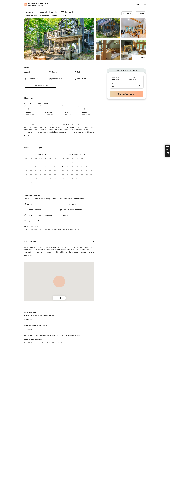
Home (26, 343)
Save (142, 13)
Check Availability (126, 94)
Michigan (49, 343)
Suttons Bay (56, 343)
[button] (91, 162)
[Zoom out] (61, 298)
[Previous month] (26, 154)
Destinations (33, 343)
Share (128, 13)
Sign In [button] (138, 4)
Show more (28, 136)
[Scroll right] (93, 112)
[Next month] (91, 154)
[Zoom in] (56, 298)
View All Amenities (40, 85)
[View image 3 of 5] (133, 28)
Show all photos (139, 57)
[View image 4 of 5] (108, 50)
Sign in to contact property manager (68, 335)
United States (41, 343)
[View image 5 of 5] (133, 50)
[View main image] (59, 39)
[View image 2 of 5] (108, 28)
